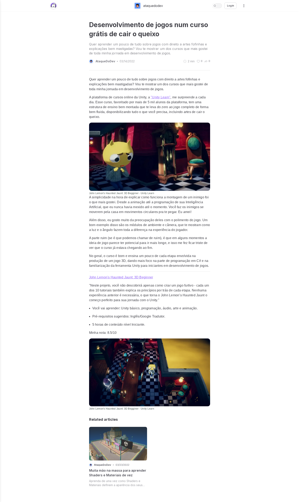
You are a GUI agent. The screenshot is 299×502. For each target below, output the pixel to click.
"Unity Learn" (160, 97)
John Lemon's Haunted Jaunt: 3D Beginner (121, 277)
